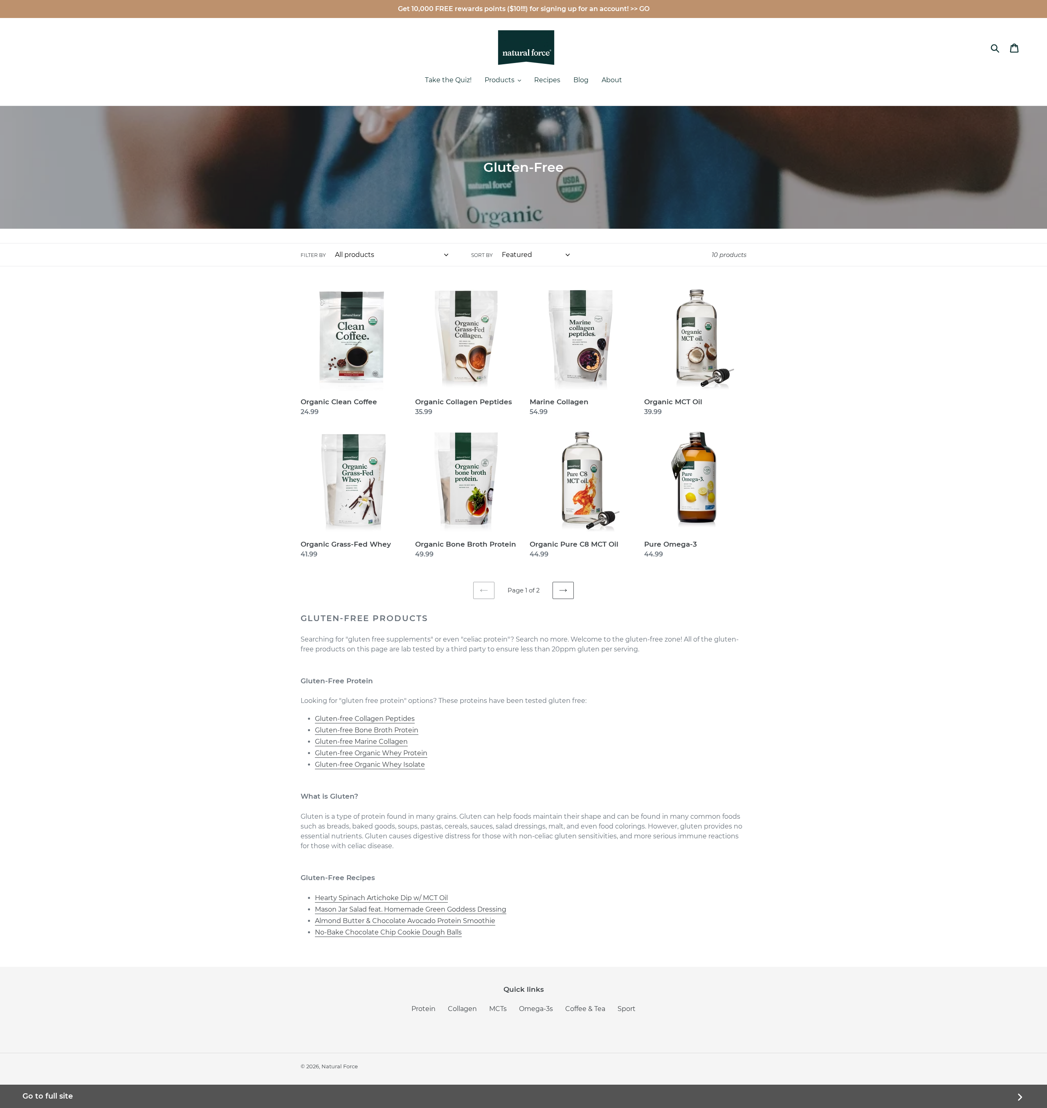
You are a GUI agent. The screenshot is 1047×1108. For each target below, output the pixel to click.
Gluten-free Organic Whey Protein (371, 753)
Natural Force (339, 1066)
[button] (503, 80)
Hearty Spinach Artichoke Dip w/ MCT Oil (381, 898)
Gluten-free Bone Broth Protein (366, 730)
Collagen (462, 1009)
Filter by (313, 255)
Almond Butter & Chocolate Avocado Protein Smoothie (405, 921)
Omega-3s (536, 1009)
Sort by (482, 255)
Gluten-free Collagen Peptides (365, 719)
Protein (423, 1009)
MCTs (498, 1009)
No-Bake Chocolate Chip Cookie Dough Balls (388, 932)
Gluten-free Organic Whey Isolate (370, 764)
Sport (627, 1009)
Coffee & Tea (585, 1009)
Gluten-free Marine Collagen (361, 741)
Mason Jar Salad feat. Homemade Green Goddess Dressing (410, 909)
